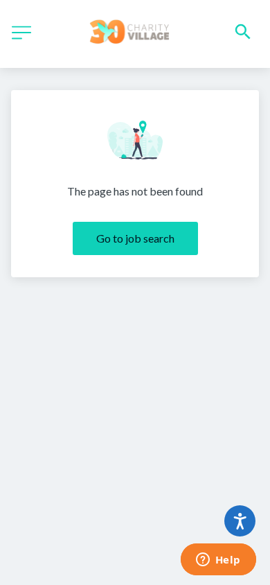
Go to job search (135, 238)
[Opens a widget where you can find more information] (218, 560)
